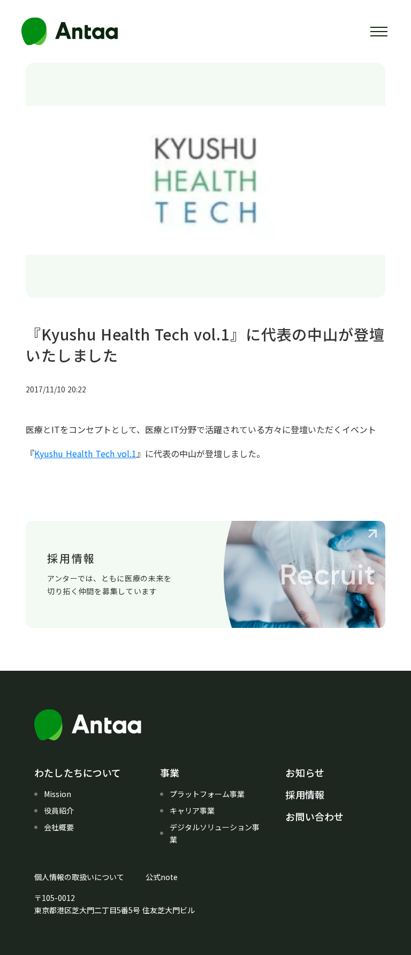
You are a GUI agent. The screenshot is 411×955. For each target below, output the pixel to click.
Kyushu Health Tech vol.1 (85, 453)
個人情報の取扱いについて (79, 876)
